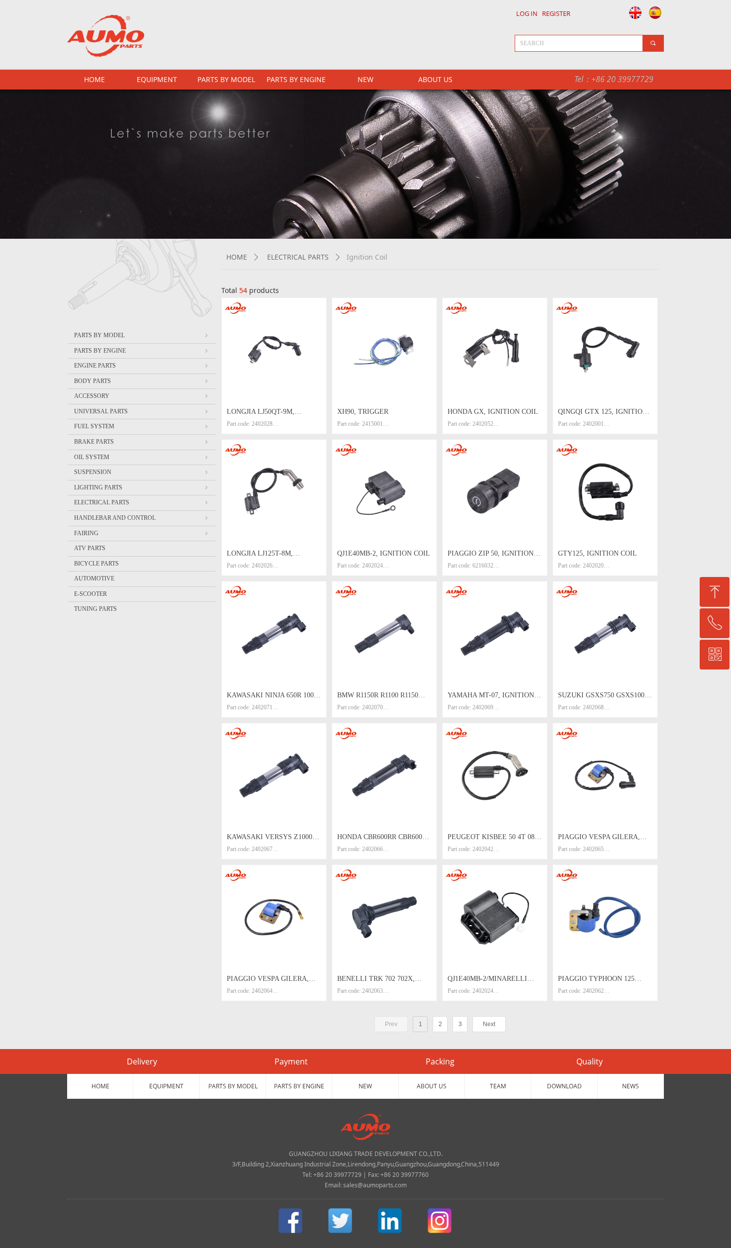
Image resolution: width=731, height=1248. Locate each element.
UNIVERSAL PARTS (141, 411)
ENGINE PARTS (141, 365)
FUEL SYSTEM (141, 426)
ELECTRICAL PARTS (298, 257)
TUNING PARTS (95, 608)
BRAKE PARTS (141, 441)
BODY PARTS (141, 381)
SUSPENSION (141, 472)
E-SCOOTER (90, 593)
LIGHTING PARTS (141, 487)
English (632, 12)
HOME (236, 257)
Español (655, 12)
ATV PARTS (89, 548)
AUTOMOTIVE (94, 578)
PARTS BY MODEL (226, 79)
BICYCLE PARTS (96, 563)
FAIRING (141, 533)
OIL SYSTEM (141, 457)
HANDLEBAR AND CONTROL (141, 517)
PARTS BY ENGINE (296, 79)
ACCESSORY (141, 395)
